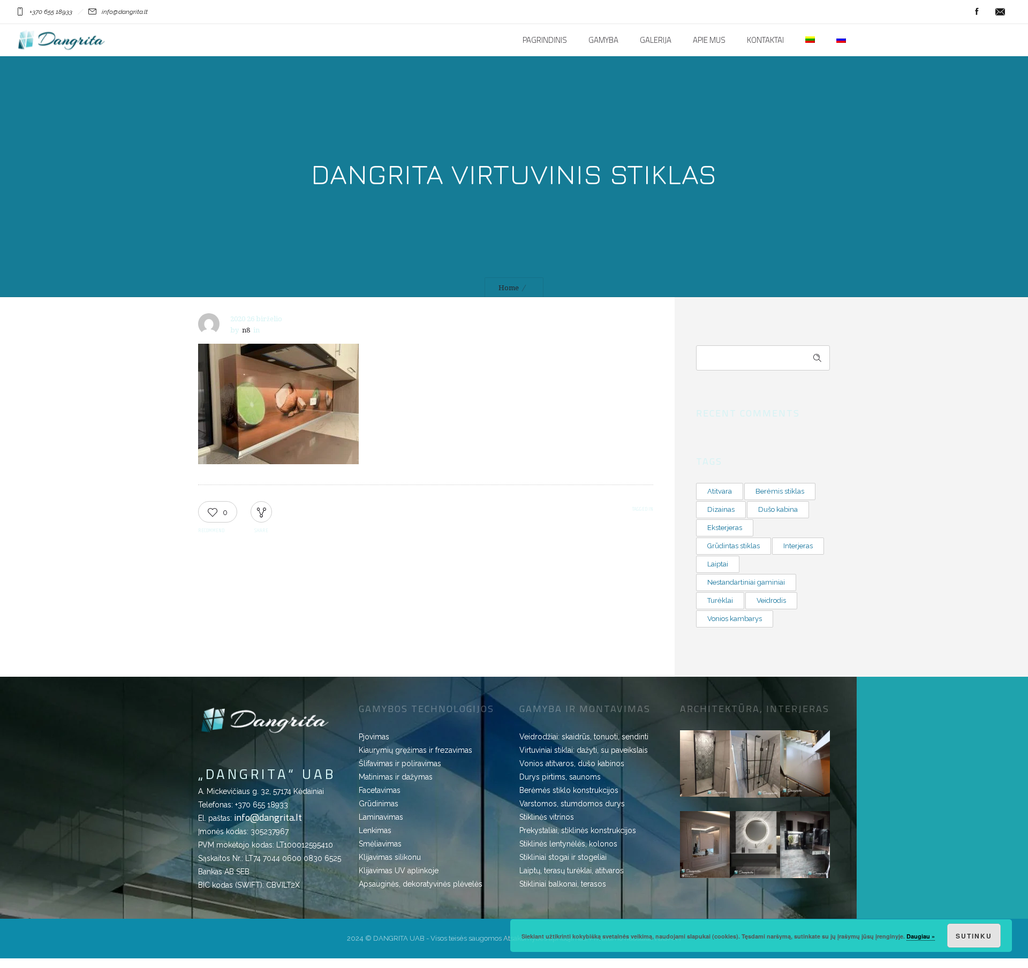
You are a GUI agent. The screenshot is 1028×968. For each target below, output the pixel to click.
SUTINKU (974, 936)
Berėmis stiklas (779, 491)
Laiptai (717, 564)
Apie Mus (709, 40)
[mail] (1000, 12)
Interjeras (798, 546)
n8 (246, 330)
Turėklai (720, 600)
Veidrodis (771, 600)
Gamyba (603, 40)
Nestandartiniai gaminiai (746, 582)
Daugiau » (920, 936)
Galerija (655, 40)
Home (508, 288)
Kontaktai (765, 40)
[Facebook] (976, 12)
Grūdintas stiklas (733, 546)
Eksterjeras (724, 528)
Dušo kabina (778, 509)
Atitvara (719, 491)
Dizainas (721, 509)
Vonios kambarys (734, 619)
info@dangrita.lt (268, 817)
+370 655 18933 (261, 804)
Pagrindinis (545, 40)
